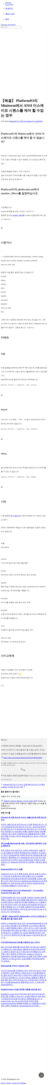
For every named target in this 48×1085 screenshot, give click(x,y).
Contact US (16, 1083)
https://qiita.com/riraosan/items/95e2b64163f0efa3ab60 (22, 758)
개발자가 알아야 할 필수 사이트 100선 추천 (20, 801)
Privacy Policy (6, 1083)
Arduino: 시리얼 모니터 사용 (12, 787)
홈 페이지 (9, 8)
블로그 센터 (10, 14)
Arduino (29, 121)
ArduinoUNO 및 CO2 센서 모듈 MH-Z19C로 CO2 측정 (24, 785)
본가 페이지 (15, 516)
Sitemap (23, 1083)
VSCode (35, 121)
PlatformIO (13, 121)
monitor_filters (18, 215)
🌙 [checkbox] (41, 1075)
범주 (7, 19)
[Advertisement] (10, 61)
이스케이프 (21, 121)
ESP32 (40, 121)
